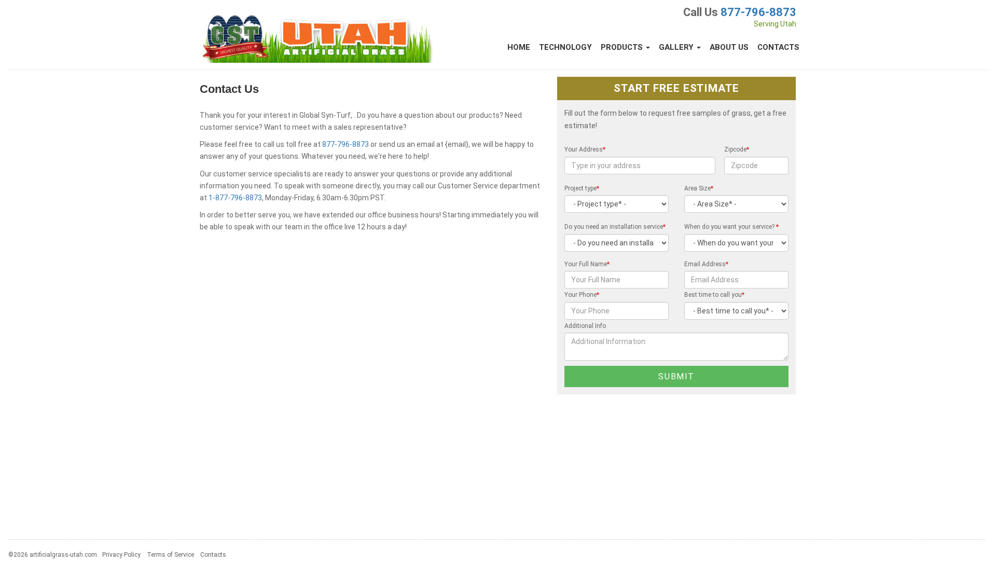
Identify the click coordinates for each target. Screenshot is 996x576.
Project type (581, 188)
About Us (729, 47)
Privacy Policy (121, 554)
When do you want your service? (731, 226)
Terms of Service (170, 554)
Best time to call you (714, 294)
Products (623, 47)
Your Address (584, 149)
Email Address (706, 264)
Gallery (677, 47)
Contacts (778, 47)
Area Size (698, 188)
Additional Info (585, 326)
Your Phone (581, 294)
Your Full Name (587, 264)
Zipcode (736, 149)
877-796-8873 (758, 12)
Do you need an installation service (615, 226)
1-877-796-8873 (235, 198)
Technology (565, 47)
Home (518, 47)
